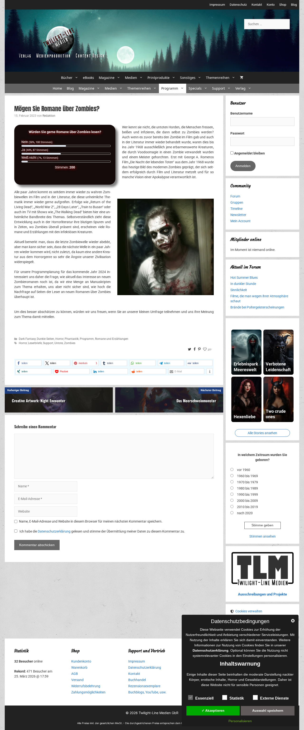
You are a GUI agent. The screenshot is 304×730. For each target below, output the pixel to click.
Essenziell (204, 698)
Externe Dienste (274, 698)
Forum (235, 196)
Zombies (69, 343)
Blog (294, 4)
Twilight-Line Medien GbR (158, 713)
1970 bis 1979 (247, 482)
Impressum (217, 4)
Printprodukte (158, 77)
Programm (169, 88)
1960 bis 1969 (247, 476)
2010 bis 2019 (247, 507)
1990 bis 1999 (247, 494)
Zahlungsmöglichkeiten (88, 692)
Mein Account (240, 221)
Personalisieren (240, 721)
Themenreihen (217, 77)
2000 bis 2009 (247, 501)
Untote (58, 343)
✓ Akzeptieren (213, 710)
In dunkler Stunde (243, 284)
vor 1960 (243, 470)
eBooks (88, 77)
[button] (28, 363)
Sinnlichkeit (238, 290)
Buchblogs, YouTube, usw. (147, 692)
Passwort (237, 133)
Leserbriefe (35, 343)
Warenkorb (79, 667)
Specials (195, 88)
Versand (77, 680)
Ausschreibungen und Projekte (262, 594)
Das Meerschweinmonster (196, 400)
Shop (282, 4)
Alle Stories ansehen (262, 433)
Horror (59, 339)
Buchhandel (137, 680)
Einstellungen (253, 656)
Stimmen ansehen (262, 536)
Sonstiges (187, 77)
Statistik (236, 698)
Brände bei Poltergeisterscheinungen (257, 307)
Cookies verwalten (248, 611)
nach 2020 (245, 513)
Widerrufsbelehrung (85, 686)
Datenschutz (238, 4)
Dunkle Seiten (45, 339)
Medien (131, 77)
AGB (74, 674)
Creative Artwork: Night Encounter (38, 400)
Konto (271, 4)
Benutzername (241, 113)
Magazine (106, 77)
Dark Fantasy (27, 339)
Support (218, 88)
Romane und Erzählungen (111, 339)
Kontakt (257, 4)
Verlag (240, 88)
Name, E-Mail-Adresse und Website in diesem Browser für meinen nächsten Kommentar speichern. (90, 521)
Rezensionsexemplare (144, 686)
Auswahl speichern (267, 710)
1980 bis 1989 (247, 488)
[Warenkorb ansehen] (242, 78)
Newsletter (238, 215)
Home (57, 88)
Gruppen (236, 202)
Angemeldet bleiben (249, 153)
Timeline (236, 209)
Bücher (66, 77)
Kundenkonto (81, 661)
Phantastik (72, 339)
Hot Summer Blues (244, 277)
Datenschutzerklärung (54, 531)
